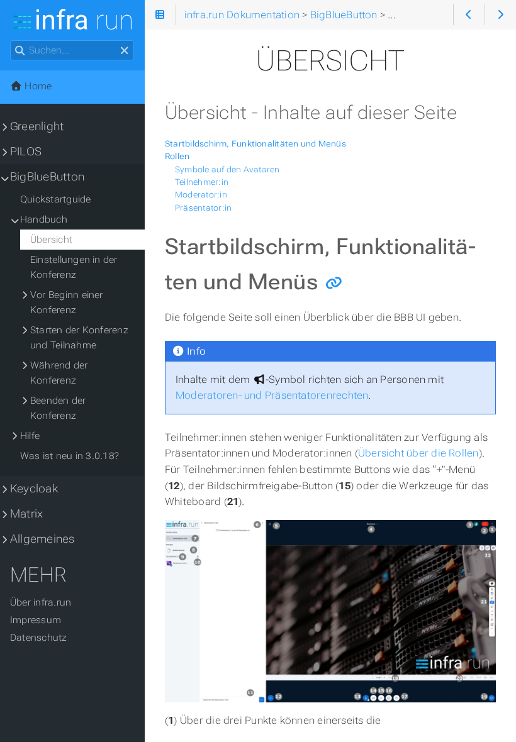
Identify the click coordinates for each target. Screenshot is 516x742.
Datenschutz (38, 637)
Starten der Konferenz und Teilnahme (79, 337)
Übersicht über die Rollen (418, 453)
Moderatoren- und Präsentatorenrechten (272, 395)
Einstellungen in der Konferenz (74, 267)
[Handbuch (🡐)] (469, 14)
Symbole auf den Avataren (227, 169)
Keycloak (34, 488)
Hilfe (30, 435)
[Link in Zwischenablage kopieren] (334, 282)
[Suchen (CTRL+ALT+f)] (20, 50)
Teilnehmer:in (201, 182)
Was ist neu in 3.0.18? (69, 456)
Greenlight (37, 126)
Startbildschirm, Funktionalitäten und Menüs (255, 143)
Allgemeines (42, 539)
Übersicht (51, 239)
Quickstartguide (55, 199)
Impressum (35, 620)
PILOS (26, 151)
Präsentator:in (203, 208)
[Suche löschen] (124, 50)
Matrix (26, 513)
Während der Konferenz (59, 373)
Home (37, 86)
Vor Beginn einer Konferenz (66, 302)
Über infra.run (40, 602)
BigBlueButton (47, 176)
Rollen (177, 156)
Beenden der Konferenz (58, 408)
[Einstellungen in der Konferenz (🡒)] (500, 14)
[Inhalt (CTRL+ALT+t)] (160, 14)
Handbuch (43, 219)
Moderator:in (201, 194)
